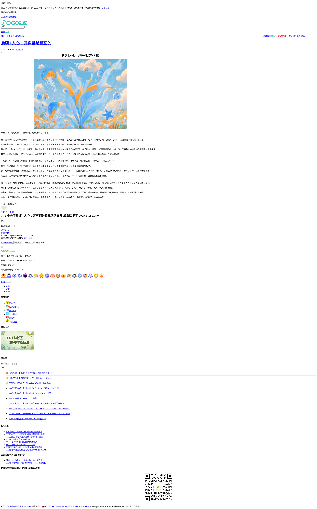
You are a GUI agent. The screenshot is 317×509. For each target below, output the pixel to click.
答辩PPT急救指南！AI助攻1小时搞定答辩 (24, 447)
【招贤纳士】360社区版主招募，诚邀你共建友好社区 (32, 373)
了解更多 (106, 8)
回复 (3, 212)
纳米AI (12, 318)
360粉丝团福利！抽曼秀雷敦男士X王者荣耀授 (26, 463)
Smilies (30, 235)
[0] (4, 210)
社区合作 (5, 506)
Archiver (27, 506)
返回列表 (5, 230)
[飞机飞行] (2, 247)
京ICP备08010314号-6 (80, 506)
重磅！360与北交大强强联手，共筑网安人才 (25, 460)
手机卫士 (13, 322)
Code (25, 235)
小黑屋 (21, 506)
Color (5, 235)
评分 (7, 212)
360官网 (4, 17)
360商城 (12, 17)
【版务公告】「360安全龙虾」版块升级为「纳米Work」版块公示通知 (39, 414)
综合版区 (10, 36)
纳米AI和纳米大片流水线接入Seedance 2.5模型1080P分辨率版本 (36, 403)
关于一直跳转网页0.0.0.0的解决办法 (21, 442)
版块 (273, 36)
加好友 (8, 282)
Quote (19, 235)
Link (15, 235)
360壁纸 (12, 311)
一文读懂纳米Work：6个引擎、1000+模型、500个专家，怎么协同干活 (39, 408)
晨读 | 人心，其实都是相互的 (26, 43)
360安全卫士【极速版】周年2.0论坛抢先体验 (25, 434)
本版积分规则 (7, 242)
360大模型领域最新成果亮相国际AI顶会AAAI (26, 450)
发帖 (8, 286)
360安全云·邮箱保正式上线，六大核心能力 (24, 437)
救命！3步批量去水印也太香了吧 (20, 445)
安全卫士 (13, 303)
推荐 (265, 36)
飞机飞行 (5, 251)
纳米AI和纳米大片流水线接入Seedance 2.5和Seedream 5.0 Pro (35, 388)
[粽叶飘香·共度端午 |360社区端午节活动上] (17, 349)
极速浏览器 (14, 307)
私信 (3, 282)
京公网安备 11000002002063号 (57, 506)
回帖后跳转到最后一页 (35, 242)
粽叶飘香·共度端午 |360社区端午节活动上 (24, 432)
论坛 (269, 36)
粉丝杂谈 (20, 36)
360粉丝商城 (280, 36)
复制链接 (19, 49)
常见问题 (301, 36)
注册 (7, 32)
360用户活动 (291, 36)
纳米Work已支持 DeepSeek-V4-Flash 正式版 (27, 419)
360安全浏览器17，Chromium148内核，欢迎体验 (30, 383)
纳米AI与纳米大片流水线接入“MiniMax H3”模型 (30, 393)
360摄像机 (13, 314)
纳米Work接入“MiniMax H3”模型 (23, 398)
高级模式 (5, 233)
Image (10, 235)
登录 (3, 32)
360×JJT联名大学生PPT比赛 (18, 439)
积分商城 (13, 506)
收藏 (12, 212)
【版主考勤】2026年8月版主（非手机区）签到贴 (30, 378)
